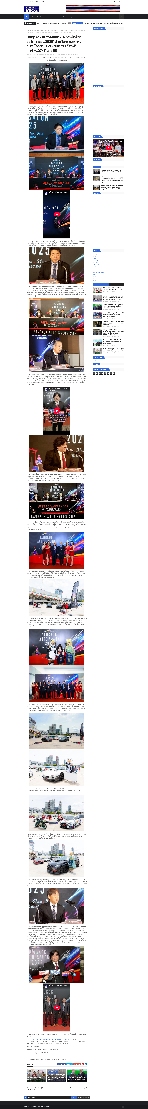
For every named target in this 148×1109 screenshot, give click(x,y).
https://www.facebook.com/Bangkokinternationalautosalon (51, 1039)
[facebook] (117, 1)
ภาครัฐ (70, 17)
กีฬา (94, 270)
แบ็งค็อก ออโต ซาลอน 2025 (45, 30)
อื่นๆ (94, 278)
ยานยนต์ (55, 30)
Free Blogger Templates (44, 1106)
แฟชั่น (94, 274)
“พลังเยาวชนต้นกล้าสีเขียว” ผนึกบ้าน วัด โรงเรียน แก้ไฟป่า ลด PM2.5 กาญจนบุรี (36, 1077)
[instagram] (121, 1)
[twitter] (119, 1)
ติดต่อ (94, 280)
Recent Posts (101, 285)
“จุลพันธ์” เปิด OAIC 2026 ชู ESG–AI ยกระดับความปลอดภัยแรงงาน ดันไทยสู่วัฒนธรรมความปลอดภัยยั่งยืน (77, 1077)
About (31, 1)
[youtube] (114, 1)
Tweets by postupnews (100, 163)
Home (27, 1)
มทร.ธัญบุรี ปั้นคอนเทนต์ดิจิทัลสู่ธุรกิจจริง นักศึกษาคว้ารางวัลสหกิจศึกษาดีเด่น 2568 (111, 171)
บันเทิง (62, 17)
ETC (95, 360)
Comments (116, 285)
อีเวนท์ (48, 17)
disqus (80, 1097)
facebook (86, 1097)
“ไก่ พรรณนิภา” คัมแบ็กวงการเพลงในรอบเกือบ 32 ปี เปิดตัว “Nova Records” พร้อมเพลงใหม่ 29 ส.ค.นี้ (113, 323)
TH (71, 30)
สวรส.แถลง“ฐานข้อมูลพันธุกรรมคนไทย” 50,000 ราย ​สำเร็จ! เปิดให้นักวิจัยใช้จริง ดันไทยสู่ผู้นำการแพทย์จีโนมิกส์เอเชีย (67, 23)
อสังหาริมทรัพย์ (97, 260)
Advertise (43, 1)
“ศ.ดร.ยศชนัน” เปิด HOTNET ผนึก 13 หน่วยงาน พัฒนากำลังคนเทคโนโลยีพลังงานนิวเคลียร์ (112, 341)
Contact (37, 1)
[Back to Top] (123, 1107)
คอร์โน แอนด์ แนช (34, 30)
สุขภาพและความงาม (98, 272)
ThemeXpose (33, 1106)
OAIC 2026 (105, 23)
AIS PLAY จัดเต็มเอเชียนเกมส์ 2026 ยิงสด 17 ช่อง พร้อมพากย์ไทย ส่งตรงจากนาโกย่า (113, 349)
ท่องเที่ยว (55, 17)
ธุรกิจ (31, 17)
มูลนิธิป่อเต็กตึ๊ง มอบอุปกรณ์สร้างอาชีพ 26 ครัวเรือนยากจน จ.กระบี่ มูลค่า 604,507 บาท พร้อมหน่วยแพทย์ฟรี (113, 314)
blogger (73, 1097)
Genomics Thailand (52, 1071)
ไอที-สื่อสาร (40, 17)
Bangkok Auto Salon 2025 (64, 30)
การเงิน (95, 268)
